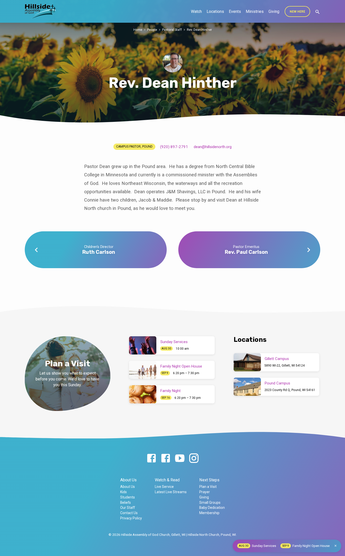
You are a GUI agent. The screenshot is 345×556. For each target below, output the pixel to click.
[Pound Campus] (247, 387)
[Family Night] (142, 394)
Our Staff (127, 508)
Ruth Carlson (98, 252)
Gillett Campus (277, 358)
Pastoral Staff (172, 30)
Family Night (170, 390)
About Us (128, 480)
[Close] (335, 546)
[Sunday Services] (142, 345)
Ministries (255, 11)
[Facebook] (151, 458)
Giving (273, 11)
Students (127, 497)
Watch (196, 11)
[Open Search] (317, 12)
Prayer (204, 492)
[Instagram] (194, 458)
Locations (215, 11)
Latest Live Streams (171, 492)
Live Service (164, 487)
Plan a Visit (208, 487)
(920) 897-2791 (174, 147)
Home (137, 30)
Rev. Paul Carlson (246, 252)
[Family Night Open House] (142, 370)
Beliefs (125, 503)
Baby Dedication (212, 508)
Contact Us (129, 513)
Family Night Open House (181, 366)
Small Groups (209, 503)
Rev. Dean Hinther (199, 30)
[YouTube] (179, 458)
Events (235, 11)
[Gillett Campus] (247, 362)
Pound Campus (277, 383)
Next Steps (209, 480)
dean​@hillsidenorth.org (213, 147)
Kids (123, 492)
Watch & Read (167, 480)
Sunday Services (174, 342)
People (152, 30)
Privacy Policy (131, 518)
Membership (209, 513)
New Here (297, 11)
